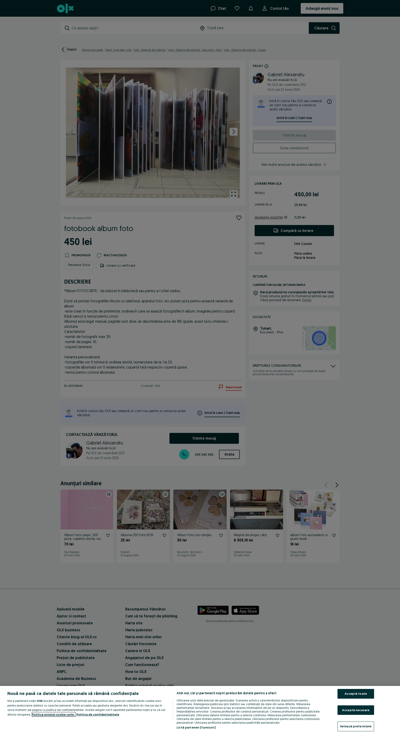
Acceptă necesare (355, 710)
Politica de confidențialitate (97, 714)
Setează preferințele (356, 726)
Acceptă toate (356, 693)
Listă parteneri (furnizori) (196, 727)
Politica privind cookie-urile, (53, 714)
